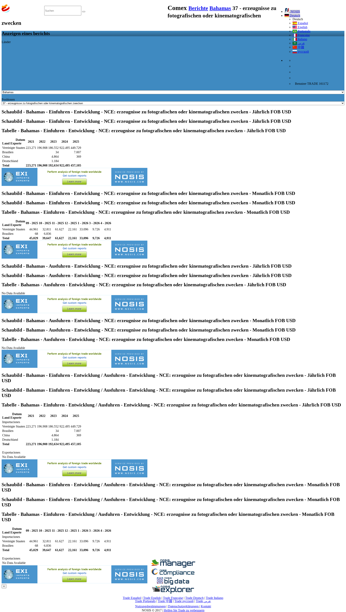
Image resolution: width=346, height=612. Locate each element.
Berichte (198, 8)
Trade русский (184, 601)
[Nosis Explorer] (173, 592)
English (302, 27)
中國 (300, 47)
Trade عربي (203, 601)
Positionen (8, 99)
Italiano (302, 39)
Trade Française (173, 598)
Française (303, 35)
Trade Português (145, 601)
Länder (6, 42)
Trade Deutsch (194, 598)
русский (303, 51)
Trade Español (132, 598)
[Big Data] (173, 584)
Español (302, 23)
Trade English (152, 598)
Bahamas (220, 8)
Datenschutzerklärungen (183, 606)
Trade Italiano (214, 598)
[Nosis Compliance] (173, 575)
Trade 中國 (165, 601)
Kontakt (206, 606)
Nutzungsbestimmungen (150, 606)
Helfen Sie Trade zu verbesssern (184, 610)
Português (303, 31)
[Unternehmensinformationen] (173, 566)
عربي (301, 43)
